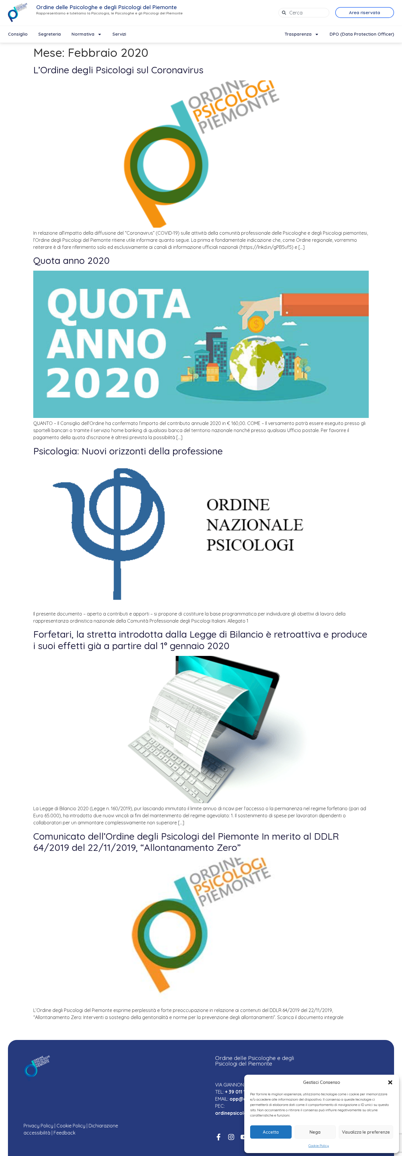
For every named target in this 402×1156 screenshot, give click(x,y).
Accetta (271, 1132)
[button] (390, 1082)
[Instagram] (231, 1137)
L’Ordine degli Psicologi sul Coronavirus (118, 70)
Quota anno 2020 (71, 260)
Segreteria (49, 34)
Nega (315, 1132)
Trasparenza (298, 34)
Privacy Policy (38, 1126)
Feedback (64, 1133)
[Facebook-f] (218, 1137)
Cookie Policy (318, 1145)
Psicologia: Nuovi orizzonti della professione (128, 451)
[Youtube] (243, 1137)
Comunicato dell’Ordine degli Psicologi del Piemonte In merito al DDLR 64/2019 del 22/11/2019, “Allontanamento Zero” (186, 841)
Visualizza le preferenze (366, 1132)
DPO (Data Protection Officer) (362, 34)
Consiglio (18, 34)
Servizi (119, 34)
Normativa (83, 34)
